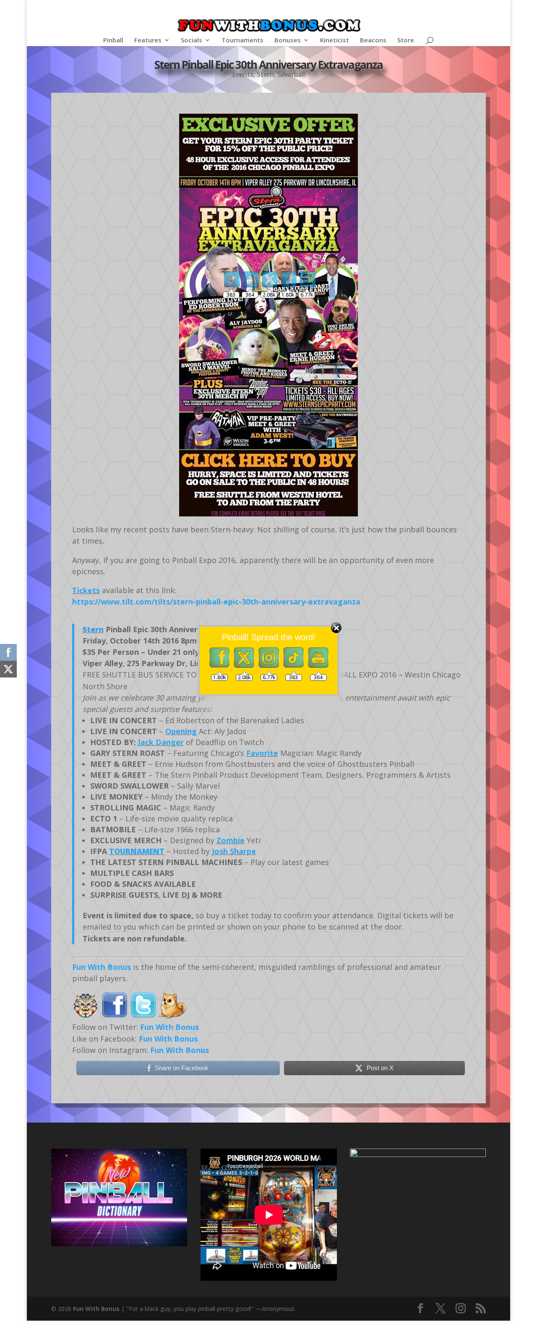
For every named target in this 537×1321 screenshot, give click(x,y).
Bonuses (287, 40)
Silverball (291, 74)
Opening (181, 731)
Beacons (373, 40)
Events (242, 74)
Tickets (86, 590)
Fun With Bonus (101, 967)
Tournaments (242, 40)
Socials (191, 40)
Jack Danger (161, 742)
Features (148, 40)
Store (405, 40)
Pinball (113, 40)
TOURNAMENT (136, 851)
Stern (265, 74)
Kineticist (334, 40)
